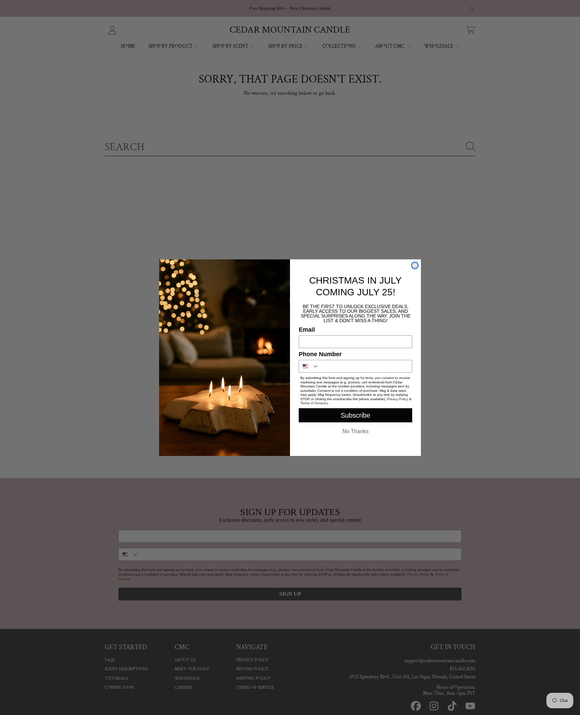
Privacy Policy (397, 399)
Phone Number (320, 354)
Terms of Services (314, 403)
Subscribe (355, 415)
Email (307, 329)
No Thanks (355, 431)
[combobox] (309, 366)
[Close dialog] (415, 265)
